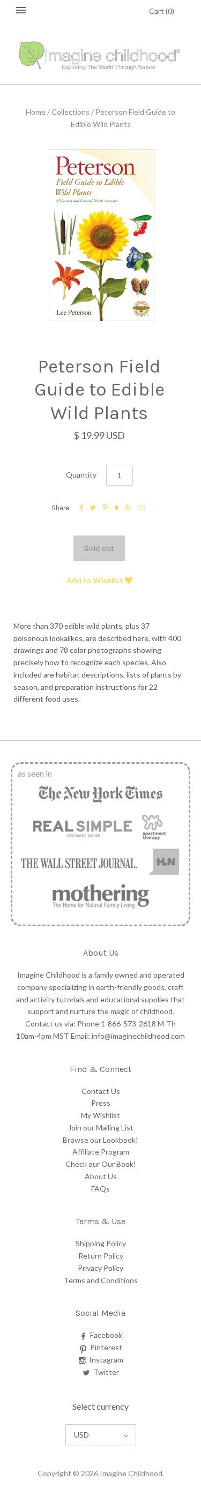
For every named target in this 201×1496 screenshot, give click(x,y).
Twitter (106, 1371)
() (161, 11)
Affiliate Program (100, 1151)
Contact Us (100, 1091)
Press (100, 1102)
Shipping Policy (101, 1243)
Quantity (81, 474)
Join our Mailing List (100, 1127)
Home (36, 111)
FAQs (100, 1188)
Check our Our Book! (100, 1163)
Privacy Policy (100, 1267)
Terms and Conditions (101, 1280)
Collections (70, 111)
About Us (101, 1176)
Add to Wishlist (95, 580)
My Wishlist (100, 1115)
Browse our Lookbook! (100, 1139)
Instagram (106, 1359)
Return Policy (100, 1255)
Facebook (106, 1334)
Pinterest (106, 1347)
